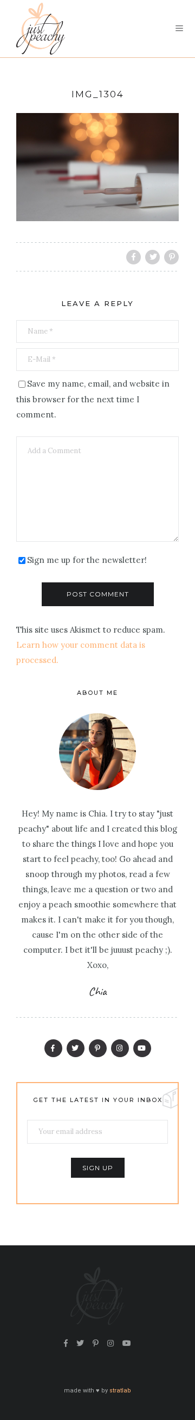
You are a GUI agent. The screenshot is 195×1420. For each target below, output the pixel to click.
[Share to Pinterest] (171, 257)
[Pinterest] (98, 1048)
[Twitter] (75, 1048)
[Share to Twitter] (152, 257)
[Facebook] (53, 1048)
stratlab (120, 1390)
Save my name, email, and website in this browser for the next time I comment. (93, 399)
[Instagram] (120, 1048)
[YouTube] (142, 1048)
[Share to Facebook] (133, 257)
